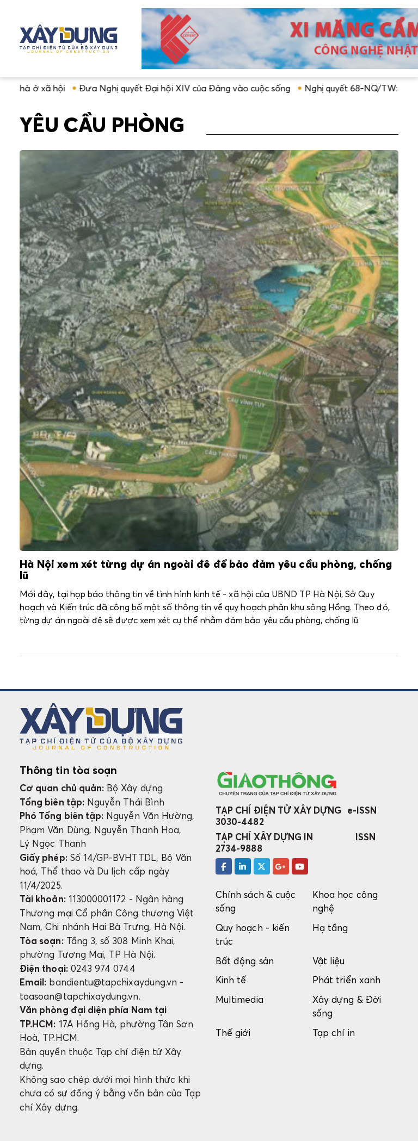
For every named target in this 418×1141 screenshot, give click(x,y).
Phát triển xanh (346, 979)
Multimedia (239, 999)
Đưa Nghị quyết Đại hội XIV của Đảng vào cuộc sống (153, 88)
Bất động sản (245, 960)
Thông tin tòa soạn (68, 770)
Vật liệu (328, 960)
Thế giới (233, 1032)
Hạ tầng (330, 927)
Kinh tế (231, 979)
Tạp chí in (333, 1032)
